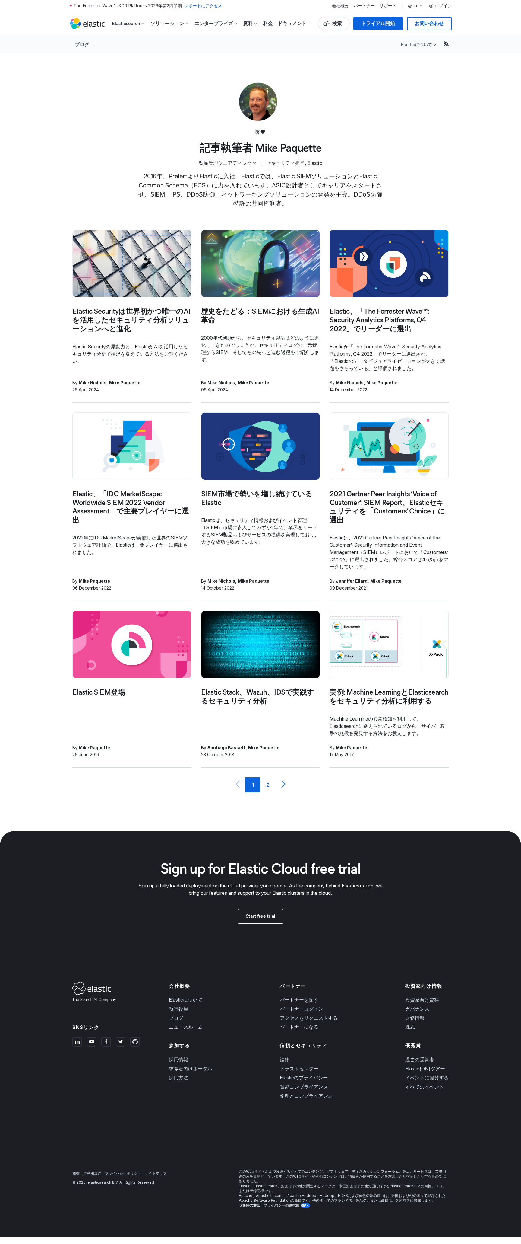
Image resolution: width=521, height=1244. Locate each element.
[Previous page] (238, 785)
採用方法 (178, 1078)
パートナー (364, 6)
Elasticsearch (358, 886)
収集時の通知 (249, 1205)
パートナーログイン (301, 1009)
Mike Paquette (125, 382)
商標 (76, 1173)
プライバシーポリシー (123, 1173)
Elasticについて (185, 1000)
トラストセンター (299, 1069)
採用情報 (178, 1060)
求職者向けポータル (190, 1069)
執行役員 (178, 1009)
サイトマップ (155, 1173)
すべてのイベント (424, 1087)
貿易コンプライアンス (304, 1087)
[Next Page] (283, 784)
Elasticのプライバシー (304, 1078)
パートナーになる (299, 1027)
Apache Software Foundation (265, 1200)
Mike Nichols (92, 382)
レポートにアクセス (203, 5)
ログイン (443, 5)
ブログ (82, 44)
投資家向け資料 (422, 1000)
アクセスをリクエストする (309, 1018)
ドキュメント (292, 23)
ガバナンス (417, 1009)
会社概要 (340, 6)
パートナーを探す (299, 1000)
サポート (388, 6)
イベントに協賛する (427, 1078)
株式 (410, 1027)
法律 (284, 1060)
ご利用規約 (92, 1173)
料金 (268, 23)
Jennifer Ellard (352, 581)
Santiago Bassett (226, 747)
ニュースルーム (186, 1027)
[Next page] (283, 785)
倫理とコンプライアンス (306, 1096)
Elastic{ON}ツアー (425, 1069)
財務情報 (415, 1018)
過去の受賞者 (419, 1060)
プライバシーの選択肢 (282, 1205)
